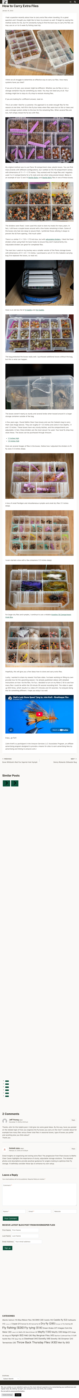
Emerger (59, 1324)
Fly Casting (68, 1324)
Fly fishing (13, 1327)
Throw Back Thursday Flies (37, 1342)
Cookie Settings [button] (7, 1395)
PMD (28, 1335)
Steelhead (31, 1338)
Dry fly (48, 1323)
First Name (6, 1230)
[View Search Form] (75, 2)
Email (31, 1211)
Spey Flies (19, 1339)
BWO (39, 1320)
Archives (5, 1376)
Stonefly (44, 1338)
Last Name (6, 1236)
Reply (73, 1120)
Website (57, 1211)
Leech (15, 1332)
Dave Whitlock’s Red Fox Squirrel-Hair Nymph (19, 760)
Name (6, 1211)
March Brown (31, 1332)
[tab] (7, 1081)
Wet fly (64, 1342)
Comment (7, 1185)
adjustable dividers (53, 239)
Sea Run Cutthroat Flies (64, 1336)
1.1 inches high (13, 438)
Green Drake (50, 1328)
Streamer (67, 1339)
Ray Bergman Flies (43, 1335)
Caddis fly (60, 1320)
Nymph (18, 1335)
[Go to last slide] (6, 783)
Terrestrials (9, 1343)
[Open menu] (70, 1)
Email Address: (8, 1242)
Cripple (16, 1324)
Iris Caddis (40, 310)
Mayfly (44, 1331)
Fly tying (33, 1327)
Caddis (48, 1320)
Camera (8, 1324)
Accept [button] (18, 1395)
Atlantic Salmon (10, 1320)
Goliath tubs (14, 1148)
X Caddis (28, 310)
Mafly (22, 1332)
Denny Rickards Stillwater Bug (65, 760)
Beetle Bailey (33, 178)
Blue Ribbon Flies (26, 1320)
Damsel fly (26, 1324)
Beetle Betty (47, 178)
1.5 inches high (13, 441)
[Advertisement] (10, 1282)
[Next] (15, 783)
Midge (67, 1332)
